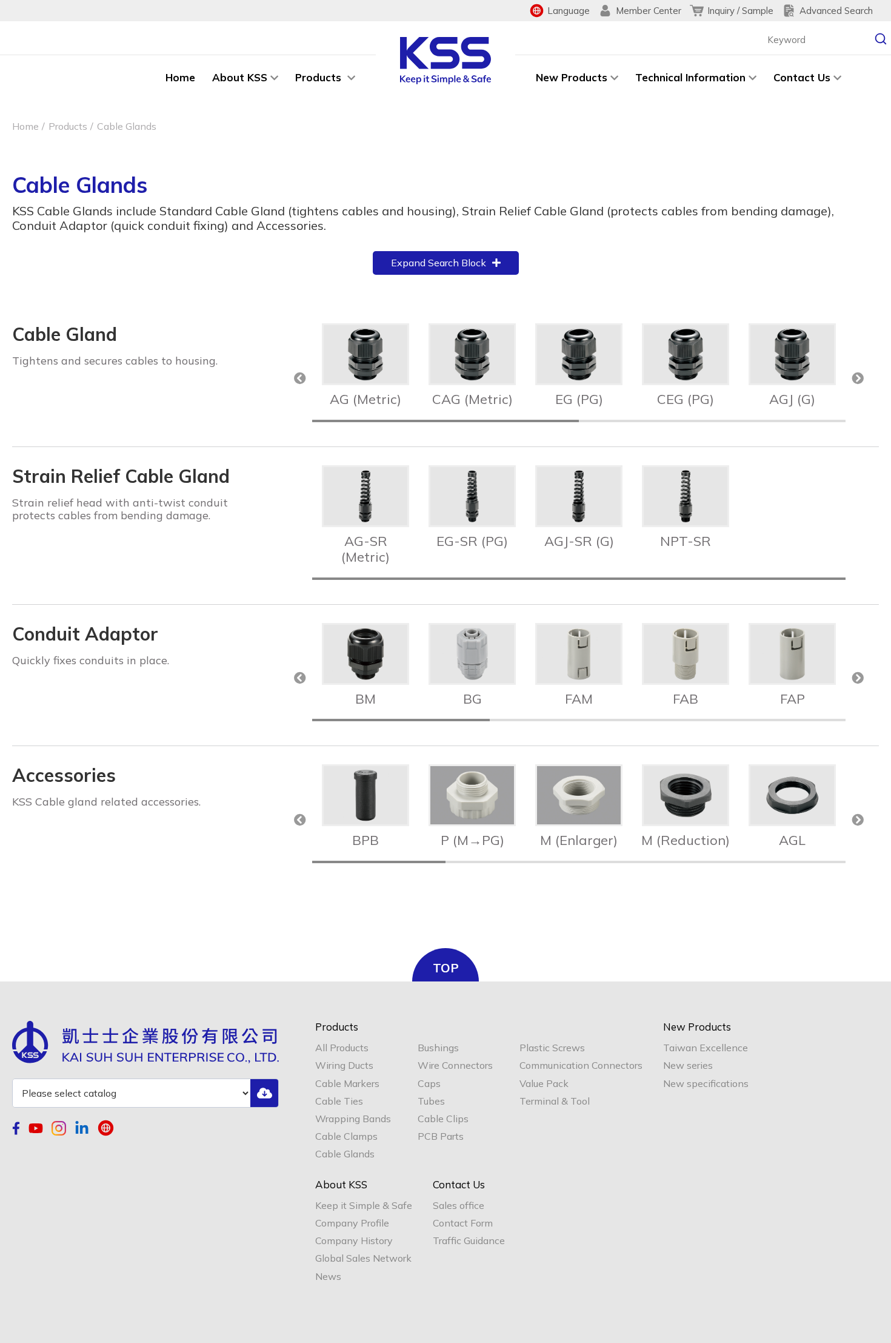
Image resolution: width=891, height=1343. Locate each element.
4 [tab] (779, 862)
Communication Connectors (580, 1065)
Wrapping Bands (353, 1119)
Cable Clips (443, 1119)
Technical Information (690, 77)
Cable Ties (339, 1101)
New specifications (706, 1083)
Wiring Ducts (344, 1065)
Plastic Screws (552, 1048)
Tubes (431, 1101)
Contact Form (463, 1223)
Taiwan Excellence (705, 1048)
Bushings (438, 1048)
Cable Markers (347, 1083)
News (328, 1276)
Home (180, 77)
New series (688, 1065)
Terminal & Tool (554, 1101)
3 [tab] (757, 720)
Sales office (458, 1205)
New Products (571, 77)
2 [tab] (712, 421)
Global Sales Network (363, 1258)
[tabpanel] (365, 365)
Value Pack (544, 1083)
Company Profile (352, 1223)
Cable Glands (345, 1154)
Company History (354, 1241)
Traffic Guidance (469, 1241)
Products (319, 77)
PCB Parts (441, 1136)
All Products (342, 1048)
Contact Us (801, 77)
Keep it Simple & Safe (363, 1205)
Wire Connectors (455, 1065)
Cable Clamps (346, 1136)
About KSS (239, 77)
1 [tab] (445, 421)
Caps (429, 1083)
